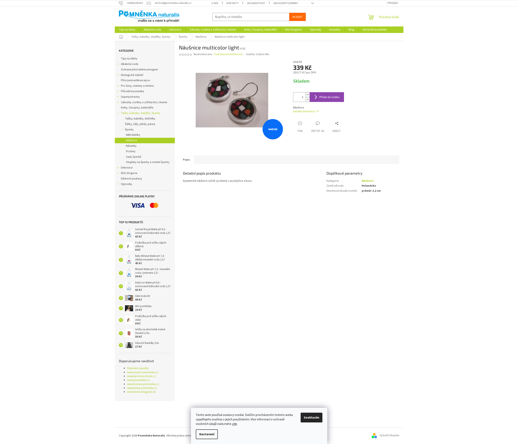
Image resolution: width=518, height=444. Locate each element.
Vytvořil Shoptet (389, 436)
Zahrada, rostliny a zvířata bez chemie (144, 102)
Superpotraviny (130, 97)
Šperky (129, 130)
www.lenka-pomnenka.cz (142, 388)
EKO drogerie (129, 173)
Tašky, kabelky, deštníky (140, 119)
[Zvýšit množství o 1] (308, 94)
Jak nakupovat (256, 3)
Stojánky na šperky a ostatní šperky (148, 162)
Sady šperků (133, 157)
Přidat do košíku (329, 97)
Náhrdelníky (133, 135)
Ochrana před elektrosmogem (139, 70)
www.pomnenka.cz (138, 380)
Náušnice (131, 140)
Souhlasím (311, 417)
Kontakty (232, 3)
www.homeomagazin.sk (141, 392)
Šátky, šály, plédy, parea (140, 124)
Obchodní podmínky (285, 3)
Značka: (257, 54)
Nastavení (206, 434)
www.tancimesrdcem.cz (141, 376)
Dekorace (127, 168)
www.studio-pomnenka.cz (142, 372)
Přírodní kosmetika (132, 91)
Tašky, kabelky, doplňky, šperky (140, 113)
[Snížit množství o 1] (308, 99)
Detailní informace (304, 111)
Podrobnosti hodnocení (228, 54)
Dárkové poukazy (131, 179)
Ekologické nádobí (132, 75)
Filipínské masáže (138, 368)
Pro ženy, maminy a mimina (137, 86)
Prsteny (131, 151)
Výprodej (126, 184)
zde (234, 424)
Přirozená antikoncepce (135, 80)
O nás (214, 3)
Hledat (297, 17)
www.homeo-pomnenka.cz (143, 384)
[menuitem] (127, 29)
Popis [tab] (186, 160)
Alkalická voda (129, 64)
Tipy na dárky (129, 59)
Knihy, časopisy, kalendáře (137, 108)
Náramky (131, 146)
